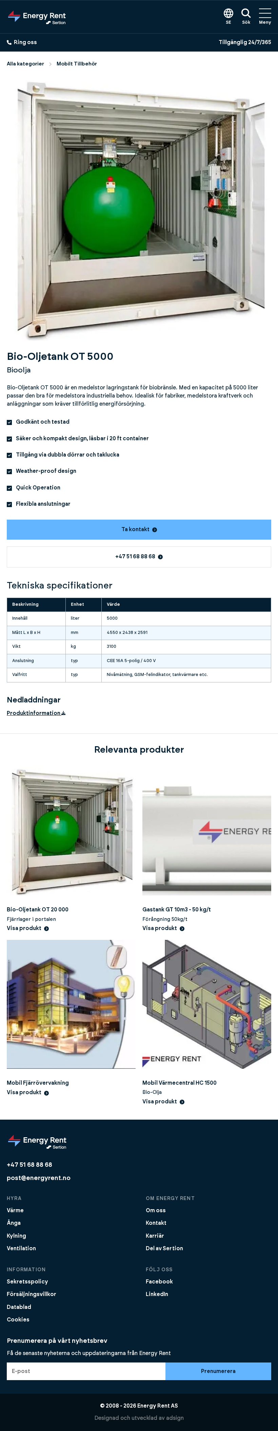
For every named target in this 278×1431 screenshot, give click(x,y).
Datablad (19, 1307)
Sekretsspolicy (27, 1281)
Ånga (14, 1223)
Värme (15, 1210)
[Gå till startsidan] (37, 16)
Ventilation (21, 1248)
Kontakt (156, 1223)
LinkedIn (157, 1294)
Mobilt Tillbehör (77, 63)
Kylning (16, 1236)
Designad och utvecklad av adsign (139, 1418)
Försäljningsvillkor (31, 1294)
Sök (246, 22)
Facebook (159, 1281)
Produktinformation (34, 713)
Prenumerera (218, 1371)
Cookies (18, 1319)
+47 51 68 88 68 (135, 556)
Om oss (156, 1210)
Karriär (155, 1236)
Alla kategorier (25, 63)
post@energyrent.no (39, 1178)
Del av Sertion (164, 1248)
